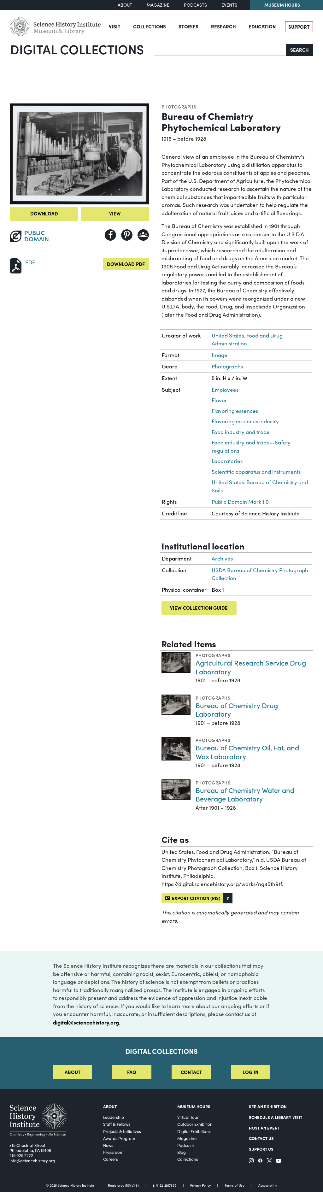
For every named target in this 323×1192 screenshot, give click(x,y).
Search (299, 49)
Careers (110, 1159)
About (125, 5)
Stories (188, 26)
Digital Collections (77, 49)
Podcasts (195, 5)
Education (262, 26)
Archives (222, 558)
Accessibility (267, 1185)
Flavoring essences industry (245, 421)
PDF (30, 262)
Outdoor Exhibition (195, 1124)
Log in (250, 1072)
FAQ (131, 1072)
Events (229, 5)
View (115, 213)
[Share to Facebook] (110, 235)
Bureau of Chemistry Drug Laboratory (237, 709)
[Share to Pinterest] (126, 235)
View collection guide (199, 607)
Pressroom (113, 1152)
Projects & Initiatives (122, 1131)
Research (223, 26)
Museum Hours (282, 5)
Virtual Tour (188, 1117)
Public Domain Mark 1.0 (240, 501)
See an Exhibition (268, 1106)
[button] (227, 898)
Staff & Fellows (116, 1124)
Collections (149, 26)
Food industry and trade (241, 432)
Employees (225, 389)
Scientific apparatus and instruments (256, 471)
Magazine (158, 5)
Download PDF (126, 264)
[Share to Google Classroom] (143, 235)
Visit (114, 26)
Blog (181, 1152)
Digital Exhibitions (194, 1131)
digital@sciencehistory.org (86, 1022)
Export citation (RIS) (195, 898)
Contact (191, 1072)
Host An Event (264, 1127)
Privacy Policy (200, 1185)
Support (299, 26)
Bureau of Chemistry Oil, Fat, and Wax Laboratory (247, 752)
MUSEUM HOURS (193, 1106)
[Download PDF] (15, 265)
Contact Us (261, 1138)
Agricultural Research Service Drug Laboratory (251, 667)
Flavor (219, 400)
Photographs (179, 106)
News (108, 1145)
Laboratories (227, 461)
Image (219, 355)
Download (44, 213)
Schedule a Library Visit (275, 1117)
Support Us (261, 1149)
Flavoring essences (235, 410)
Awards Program (119, 1138)
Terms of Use (234, 1185)
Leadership (113, 1117)
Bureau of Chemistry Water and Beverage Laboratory (245, 794)
